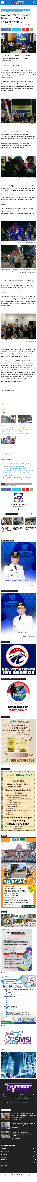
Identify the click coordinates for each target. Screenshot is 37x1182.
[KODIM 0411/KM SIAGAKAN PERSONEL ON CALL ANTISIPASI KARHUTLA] (30, 521)
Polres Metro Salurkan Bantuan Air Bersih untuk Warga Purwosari (18, 527)
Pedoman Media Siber (17, 1174)
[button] (34, 2)
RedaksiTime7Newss (9, 25)
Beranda (3, 6)
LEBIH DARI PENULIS (24, 514)
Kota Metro (20, 10)
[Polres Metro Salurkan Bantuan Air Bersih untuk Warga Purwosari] (18, 521)
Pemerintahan (11, 11)
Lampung (27, 10)
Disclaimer (7, 1174)
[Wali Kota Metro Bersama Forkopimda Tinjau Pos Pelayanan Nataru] (25, 419)
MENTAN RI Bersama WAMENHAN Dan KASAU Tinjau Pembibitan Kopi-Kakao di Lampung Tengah (6, 528)
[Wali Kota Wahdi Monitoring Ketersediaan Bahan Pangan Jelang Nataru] (8, 440)
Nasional (4, 11)
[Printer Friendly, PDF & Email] (4, 405)
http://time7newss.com (18, 506)
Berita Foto (12, 10)
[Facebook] (18, 509)
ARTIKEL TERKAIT (11, 514)
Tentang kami (29, 1174)
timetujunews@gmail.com (23, 1102)
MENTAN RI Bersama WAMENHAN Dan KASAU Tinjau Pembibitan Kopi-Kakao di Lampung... (24, 1115)
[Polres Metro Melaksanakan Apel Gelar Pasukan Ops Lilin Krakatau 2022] (8, 419)
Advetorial (8, 6)
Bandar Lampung (5, 1163)
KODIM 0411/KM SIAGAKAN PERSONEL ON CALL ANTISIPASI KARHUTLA (30, 527)
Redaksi (18, 1177)
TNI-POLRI (19, 11)
